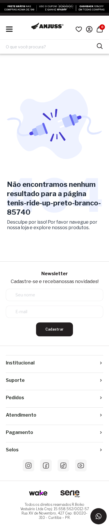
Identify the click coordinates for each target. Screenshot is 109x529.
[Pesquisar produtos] (99, 45)
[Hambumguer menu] (9, 29)
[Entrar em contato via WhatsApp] (98, 516)
